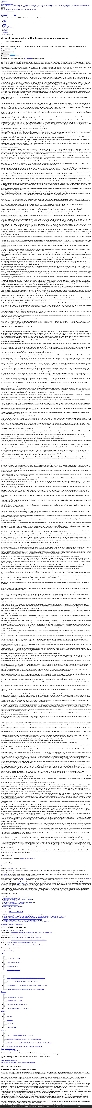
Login (7, 4)
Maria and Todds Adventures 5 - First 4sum (13, 903)
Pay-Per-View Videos (8, 27)
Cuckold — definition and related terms (14, 930)
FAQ (57, 6)
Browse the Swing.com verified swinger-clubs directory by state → (22, 942)
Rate (4, 24)
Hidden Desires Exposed (9, 900)
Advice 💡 (5, 29)
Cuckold (12, 17)
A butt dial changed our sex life (10, 905)
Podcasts (73, 5)
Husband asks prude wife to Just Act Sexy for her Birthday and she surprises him (21, 920)
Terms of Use (4, 1062)
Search (5, 25)
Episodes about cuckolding (18, 937)
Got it (79, 1106)
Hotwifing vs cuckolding (31, 932)
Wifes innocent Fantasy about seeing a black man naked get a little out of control (21, 915)
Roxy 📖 (5, 32)
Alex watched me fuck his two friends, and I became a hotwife (17, 899)
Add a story (84, 881)
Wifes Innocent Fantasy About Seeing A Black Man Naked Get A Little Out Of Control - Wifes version (26, 921)
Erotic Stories (58, 5)
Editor (6, 9)
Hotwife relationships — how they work (27, 935)
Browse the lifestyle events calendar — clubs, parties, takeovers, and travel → (29, 940)
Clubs (44, 5)
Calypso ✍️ (6, 30)
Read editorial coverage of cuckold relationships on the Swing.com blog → (25, 944)
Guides (14, 6)
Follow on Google (5, 10)
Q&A (42, 6)
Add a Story (6, 26)
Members (3, 1011)
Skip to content (4, 1)
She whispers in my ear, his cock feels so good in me (15, 896)
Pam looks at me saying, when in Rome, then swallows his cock (18, 902)
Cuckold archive (24, 878)
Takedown (6, 1060)
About (12, 1060)
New (4, 21)
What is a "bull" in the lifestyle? (45, 932)
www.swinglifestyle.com (14, 1050)
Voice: (13, 49)
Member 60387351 (11, 868)
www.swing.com (11, 1049)
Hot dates (3, 992)
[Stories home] (1, 49)
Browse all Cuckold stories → (7, 908)
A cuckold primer (13, 935)
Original (3, 52)
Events (8, 5)
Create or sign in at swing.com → (27, 858)
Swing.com (15, 9)
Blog (10, 1060)
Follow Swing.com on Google (7, 951)
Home (2, 17)
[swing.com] (8, 15)
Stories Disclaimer (30, 1062)
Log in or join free (28, 58)
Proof (8, 52)
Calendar (17, 5)
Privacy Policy (10, 1062)
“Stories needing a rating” (22, 883)
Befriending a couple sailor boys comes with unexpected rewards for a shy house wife (22, 919)
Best (4, 22)
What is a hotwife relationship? (18, 932)
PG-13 (11, 52)
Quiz (68, 6)
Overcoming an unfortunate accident (11, 906)
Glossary (27, 6)
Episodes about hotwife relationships (33, 937)
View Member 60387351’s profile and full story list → (13, 924)
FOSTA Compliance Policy (20, 1062)
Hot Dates (31, 5)
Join (15, 15)
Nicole (3, 50)
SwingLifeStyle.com (28, 9)
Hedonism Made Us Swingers (10, 898)
